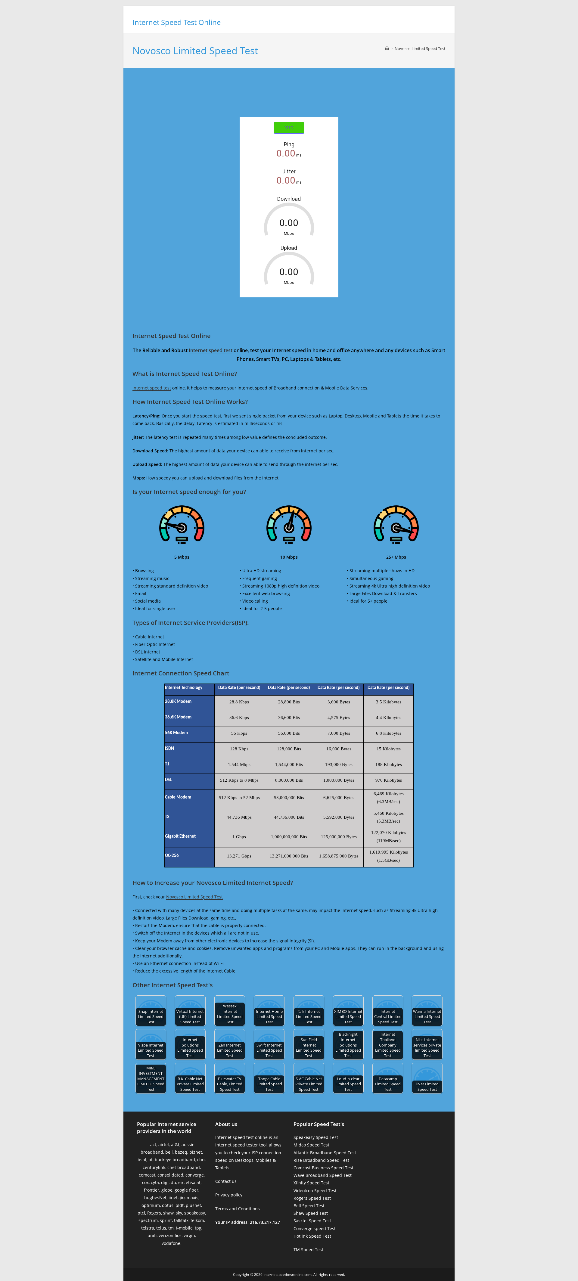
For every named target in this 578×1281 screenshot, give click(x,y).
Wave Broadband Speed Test (323, 1175)
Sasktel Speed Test (312, 1221)
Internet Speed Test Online (176, 22)
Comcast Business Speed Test (323, 1168)
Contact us (226, 1181)
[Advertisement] (289, 98)
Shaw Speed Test (311, 1213)
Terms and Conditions (237, 1208)
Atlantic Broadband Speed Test (325, 1152)
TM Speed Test (308, 1249)
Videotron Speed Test (315, 1190)
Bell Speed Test (309, 1205)
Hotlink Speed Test (312, 1236)
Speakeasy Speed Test (316, 1137)
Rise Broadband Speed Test (321, 1160)
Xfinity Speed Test (311, 1183)
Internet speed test (210, 350)
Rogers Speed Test (312, 1198)
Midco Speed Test (311, 1145)
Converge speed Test (315, 1228)
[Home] (387, 48)
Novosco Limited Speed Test (420, 48)
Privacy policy (228, 1195)
